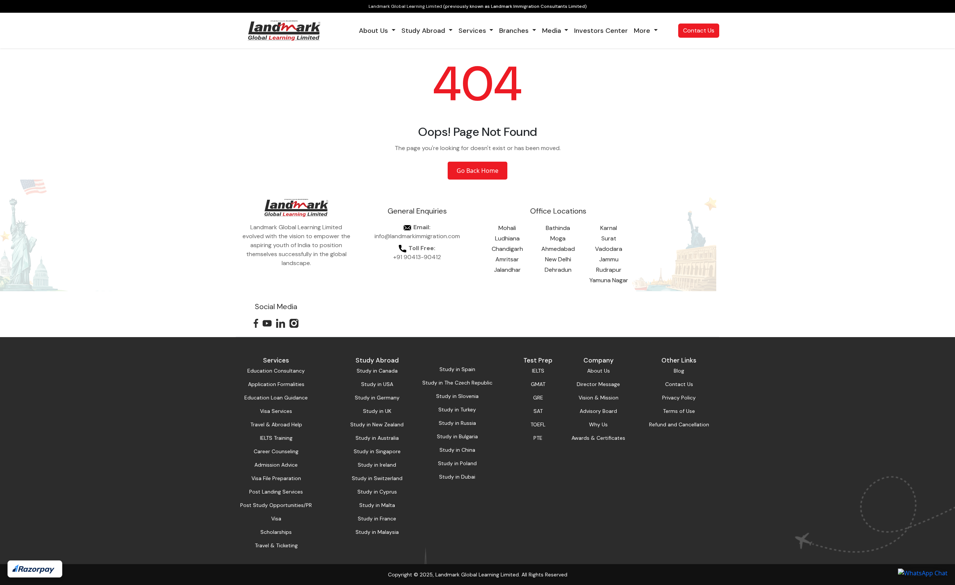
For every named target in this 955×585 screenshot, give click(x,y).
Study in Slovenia (457, 396)
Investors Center (601, 30)
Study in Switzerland (377, 478)
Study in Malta (377, 505)
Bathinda (558, 228)
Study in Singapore (377, 451)
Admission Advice (276, 464)
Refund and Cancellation (679, 424)
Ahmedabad (558, 249)
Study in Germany (377, 397)
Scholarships (276, 532)
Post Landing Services (276, 491)
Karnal (608, 228)
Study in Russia (457, 423)
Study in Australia (377, 438)
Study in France (377, 518)
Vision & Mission (599, 397)
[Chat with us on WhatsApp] (923, 573)
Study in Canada (377, 370)
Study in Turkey (457, 409)
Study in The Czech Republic (457, 382)
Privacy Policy (679, 397)
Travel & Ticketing (276, 545)
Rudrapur (608, 270)
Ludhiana (507, 238)
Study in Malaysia (377, 532)
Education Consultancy (276, 370)
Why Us (598, 424)
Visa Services (276, 411)
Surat (608, 238)
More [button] (643, 30)
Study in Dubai (457, 476)
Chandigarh (507, 249)
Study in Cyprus (377, 491)
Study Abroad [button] (424, 30)
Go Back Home (477, 171)
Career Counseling (276, 451)
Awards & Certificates (598, 438)
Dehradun (558, 270)
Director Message (598, 384)
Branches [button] (514, 30)
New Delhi (558, 259)
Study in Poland (457, 463)
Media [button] (552, 30)
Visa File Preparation (276, 478)
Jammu (609, 259)
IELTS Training (276, 438)
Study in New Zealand (377, 424)
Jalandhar (507, 270)
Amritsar (507, 259)
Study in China (457, 449)
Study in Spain (457, 369)
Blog (679, 370)
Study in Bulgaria (457, 436)
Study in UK (377, 411)
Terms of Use (679, 411)
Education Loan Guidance (276, 397)
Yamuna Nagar (608, 280)
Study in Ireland (377, 464)
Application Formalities (276, 384)
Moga (558, 238)
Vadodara (608, 249)
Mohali (507, 228)
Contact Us (698, 30)
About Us (598, 370)
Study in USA (377, 384)
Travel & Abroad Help (276, 424)
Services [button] (473, 30)
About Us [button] (374, 30)
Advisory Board (598, 411)
